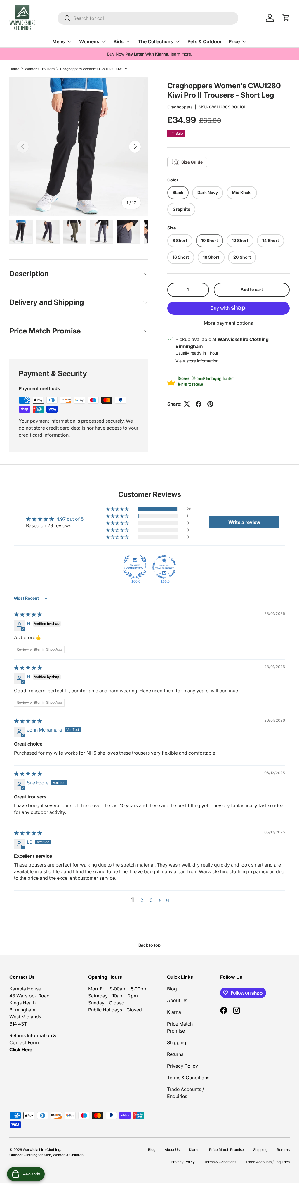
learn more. (181, 53)
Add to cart (252, 289)
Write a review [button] (244, 522)
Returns (175, 1054)
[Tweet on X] (187, 404)
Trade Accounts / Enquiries (268, 1162)
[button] (117, 509)
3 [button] (151, 900)
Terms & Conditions (188, 1077)
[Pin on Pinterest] (210, 404)
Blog (172, 989)
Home (14, 69)
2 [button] (141, 900)
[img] (28, 614)
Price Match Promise (226, 1149)
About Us (177, 1000)
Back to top (149, 945)
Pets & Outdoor (204, 41)
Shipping (176, 1042)
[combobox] (148, 18)
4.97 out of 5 (70, 519)
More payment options (228, 323)
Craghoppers (179, 106)
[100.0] (135, 567)
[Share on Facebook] (198, 404)
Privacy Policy (182, 1066)
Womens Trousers (40, 69)
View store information (196, 360)
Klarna (174, 1012)
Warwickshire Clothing (41, 1149)
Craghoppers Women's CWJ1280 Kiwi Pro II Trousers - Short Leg (95, 69)
